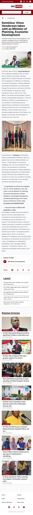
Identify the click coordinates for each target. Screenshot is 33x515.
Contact (19, 495)
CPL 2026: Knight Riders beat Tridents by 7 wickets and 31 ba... (16, 288)
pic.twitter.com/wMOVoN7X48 (14, 203)
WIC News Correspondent (11, 46)
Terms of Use (20, 502)
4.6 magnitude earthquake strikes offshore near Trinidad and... (15, 293)
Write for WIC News (7, 502)
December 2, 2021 (10, 210)
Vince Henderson (24, 71)
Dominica (16, 155)
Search (27, 12)
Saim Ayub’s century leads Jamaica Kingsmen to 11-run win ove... (13, 303)
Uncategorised (11, 18)
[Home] (2, 18)
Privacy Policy (20, 498)
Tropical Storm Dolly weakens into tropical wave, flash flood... (15, 283)
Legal (3, 498)
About (3, 495)
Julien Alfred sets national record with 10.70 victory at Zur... (16, 298)
